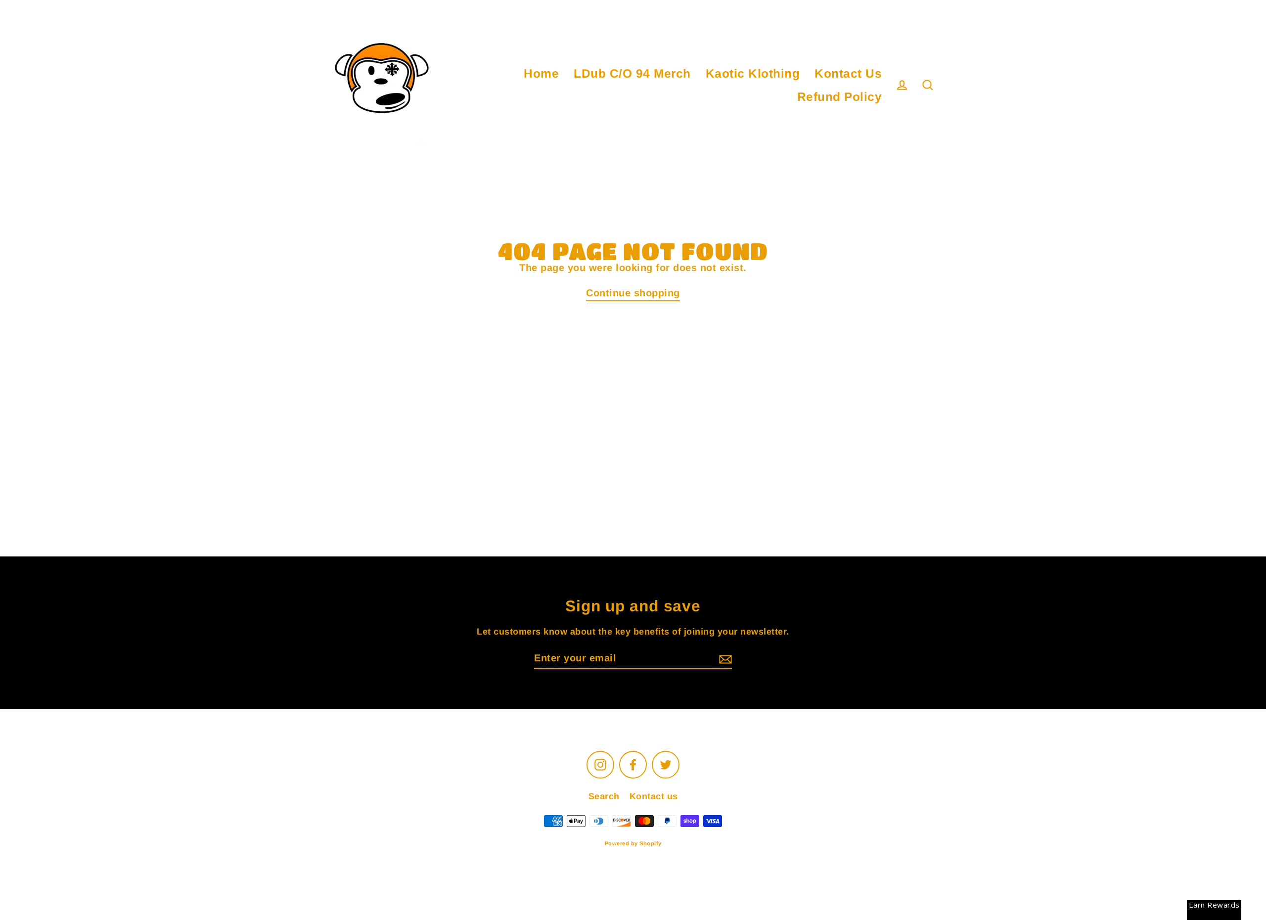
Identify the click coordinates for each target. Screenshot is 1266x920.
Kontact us (654, 796)
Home (541, 73)
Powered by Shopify (633, 843)
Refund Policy (839, 96)
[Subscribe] (724, 658)
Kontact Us (848, 73)
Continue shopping (633, 292)
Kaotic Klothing (753, 73)
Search (604, 796)
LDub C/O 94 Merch (632, 73)
